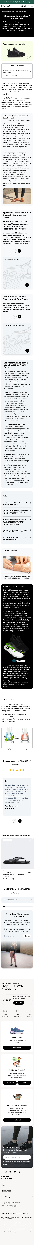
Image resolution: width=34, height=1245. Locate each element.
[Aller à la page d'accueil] (6, 1177)
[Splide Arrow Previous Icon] (15, 251)
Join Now (18, 1003)
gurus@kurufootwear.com (19, 1213)
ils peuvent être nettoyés (16, 407)
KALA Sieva (7, 872)
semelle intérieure (21, 397)
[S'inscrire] (28, 1157)
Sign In (24, 1082)
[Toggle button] (27, 285)
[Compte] (28, 6)
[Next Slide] (0, 1)
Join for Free (10, 1082)
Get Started (17, 1120)
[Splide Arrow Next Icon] (19, 251)
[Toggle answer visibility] (30, 502)
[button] (22, 6)
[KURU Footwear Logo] (5, 6)
